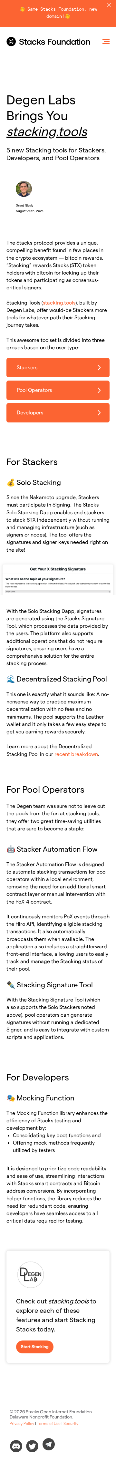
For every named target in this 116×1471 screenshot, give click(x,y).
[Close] (109, 5)
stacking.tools (59, 302)
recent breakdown (76, 754)
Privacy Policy (22, 1423)
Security (70, 1423)
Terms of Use (49, 1423)
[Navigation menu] (106, 41)
